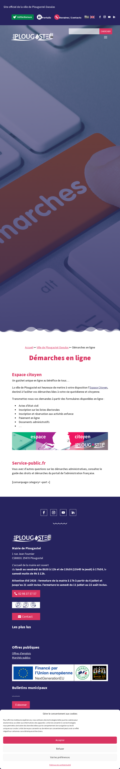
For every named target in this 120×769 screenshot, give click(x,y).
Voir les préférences (60, 757)
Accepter (60, 740)
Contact (27, 616)
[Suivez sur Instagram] (104, 16)
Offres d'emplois (21, 653)
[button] (115, 713)
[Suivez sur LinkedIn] (114, 17)
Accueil (29, 347)
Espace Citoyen (98, 387)
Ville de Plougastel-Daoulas (53, 347)
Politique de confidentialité (60, 765)
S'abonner (21, 705)
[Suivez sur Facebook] (100, 17)
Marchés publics (21, 657)
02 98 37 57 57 (27, 594)
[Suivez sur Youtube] (109, 17)
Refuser (60, 748)
